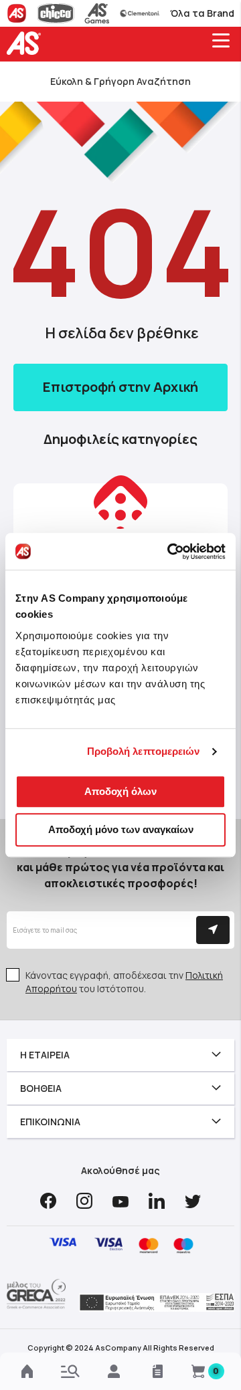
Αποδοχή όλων (120, 791)
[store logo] (27, 43)
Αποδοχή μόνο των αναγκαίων (120, 829)
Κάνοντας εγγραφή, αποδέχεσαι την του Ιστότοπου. (124, 982)
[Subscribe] (213, 930)
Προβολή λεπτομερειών (143, 751)
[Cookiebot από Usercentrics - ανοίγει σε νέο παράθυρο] (170, 551)
